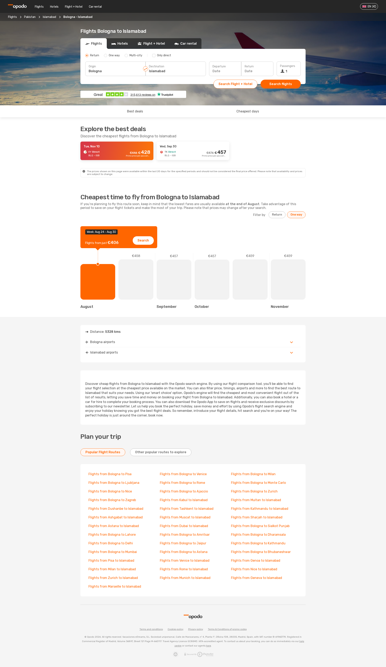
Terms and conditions (151, 629)
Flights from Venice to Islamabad (184, 560)
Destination (156, 66)
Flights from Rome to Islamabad (184, 569)
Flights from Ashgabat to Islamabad (115, 517)
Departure (219, 66)
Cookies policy (175, 629)
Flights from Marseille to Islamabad (114, 586)
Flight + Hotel (73, 6)
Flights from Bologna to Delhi (110, 543)
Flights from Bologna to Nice (110, 491)
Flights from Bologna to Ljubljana (113, 483)
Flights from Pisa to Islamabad (111, 560)
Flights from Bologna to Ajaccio (184, 491)
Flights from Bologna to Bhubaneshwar (261, 552)
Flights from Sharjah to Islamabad (256, 517)
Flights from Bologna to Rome (182, 483)
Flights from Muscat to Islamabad (185, 517)
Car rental (95, 6)
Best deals (135, 111)
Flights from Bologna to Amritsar (185, 534)
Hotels (54, 6)
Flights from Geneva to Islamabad (256, 578)
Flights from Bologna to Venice (183, 474)
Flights (39, 6)
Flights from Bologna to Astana (183, 552)
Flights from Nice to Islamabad (254, 569)
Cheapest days (247, 111)
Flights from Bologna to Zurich (254, 491)
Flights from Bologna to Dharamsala (258, 534)
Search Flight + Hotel (235, 84)
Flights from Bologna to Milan (253, 474)
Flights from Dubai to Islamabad (184, 526)
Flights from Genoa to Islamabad (255, 560)
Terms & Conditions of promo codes (227, 629)
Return (249, 66)
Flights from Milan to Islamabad (112, 569)
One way (296, 214)
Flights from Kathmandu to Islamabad (259, 509)
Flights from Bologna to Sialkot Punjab (260, 526)
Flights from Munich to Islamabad (185, 578)
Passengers (287, 66)
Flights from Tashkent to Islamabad (187, 509)
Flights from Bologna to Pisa (109, 474)
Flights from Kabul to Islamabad (184, 500)
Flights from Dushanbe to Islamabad (115, 509)
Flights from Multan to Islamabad (256, 500)
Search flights (280, 84)
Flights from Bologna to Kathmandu (258, 543)
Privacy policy (195, 629)
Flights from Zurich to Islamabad (113, 578)
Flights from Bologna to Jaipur (183, 543)
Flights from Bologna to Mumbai (112, 552)
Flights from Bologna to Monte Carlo (258, 483)
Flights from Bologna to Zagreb (112, 500)
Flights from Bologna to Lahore (112, 534)
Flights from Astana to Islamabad (113, 526)
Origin (92, 66)
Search (143, 240)
